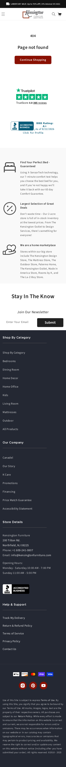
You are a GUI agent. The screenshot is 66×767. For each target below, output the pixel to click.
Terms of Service (13, 633)
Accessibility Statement (17, 509)
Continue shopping (33, 60)
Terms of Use (47, 700)
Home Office (10, 387)
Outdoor (8, 421)
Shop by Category (14, 353)
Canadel (8, 458)
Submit (50, 322)
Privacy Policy (11, 641)
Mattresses (10, 412)
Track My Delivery (14, 618)
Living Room (10, 404)
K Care (7, 475)
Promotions (10, 483)
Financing (9, 492)
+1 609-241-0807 (22, 550)
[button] (53, 14)
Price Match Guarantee (17, 500)
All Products (10, 429)
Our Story (9, 466)
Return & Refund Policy (17, 626)
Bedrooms (9, 361)
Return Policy (25, 716)
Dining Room (11, 370)
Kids (5, 395)
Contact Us (9, 649)
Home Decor (10, 378)
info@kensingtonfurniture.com (31, 555)
